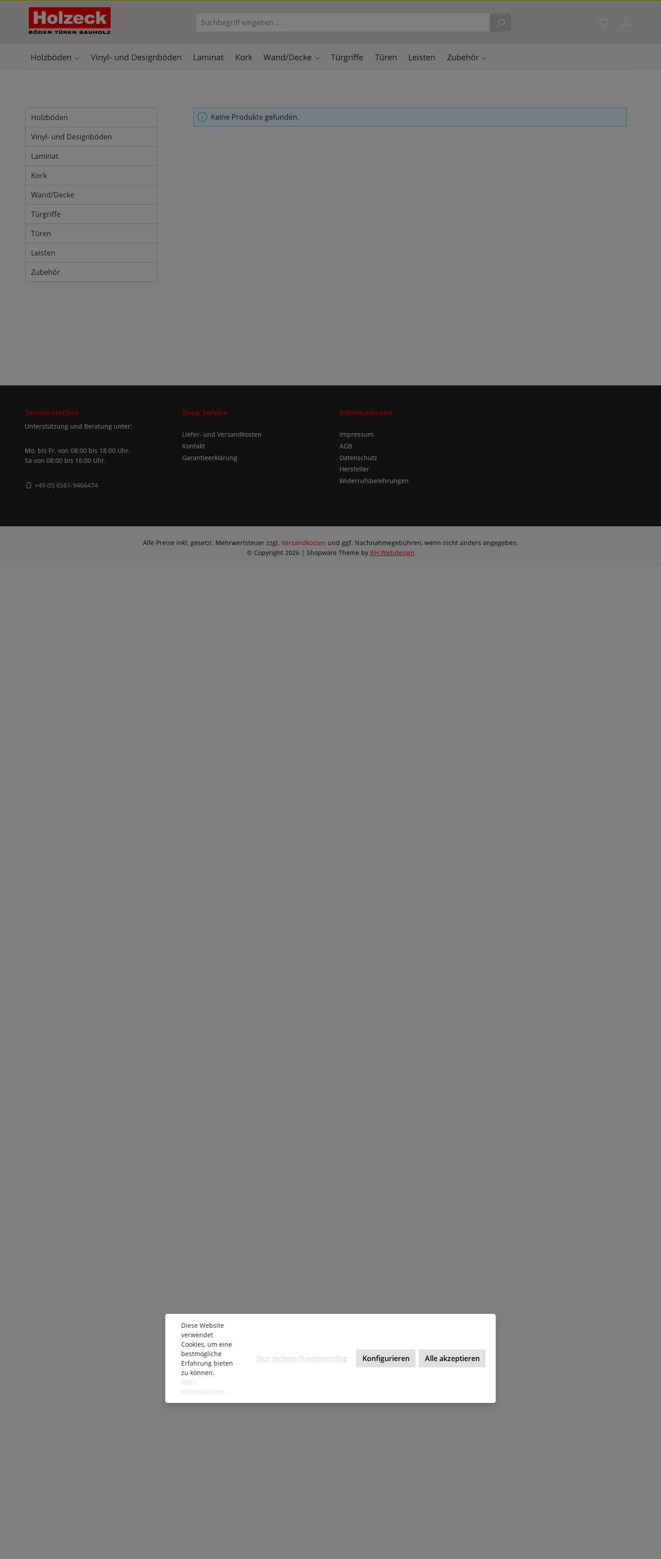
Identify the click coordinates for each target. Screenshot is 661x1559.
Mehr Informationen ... (206, 1387)
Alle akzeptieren (452, 1358)
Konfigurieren (386, 1358)
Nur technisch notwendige (302, 1358)
